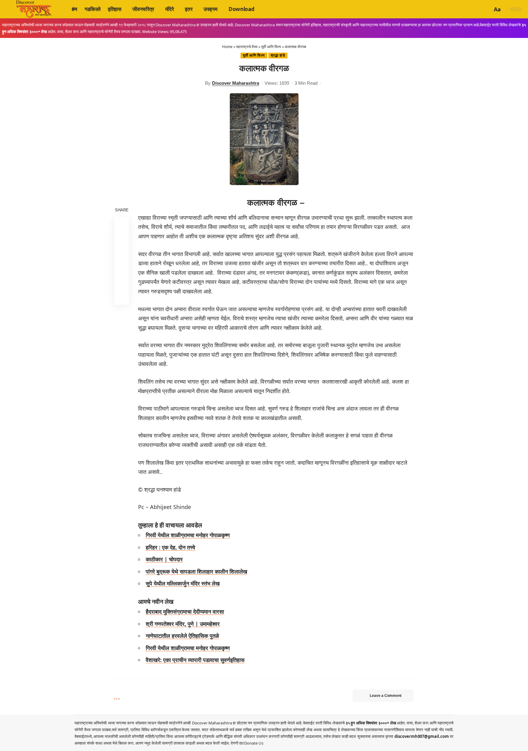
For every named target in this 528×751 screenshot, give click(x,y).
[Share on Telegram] (121, 267)
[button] (486, 9)
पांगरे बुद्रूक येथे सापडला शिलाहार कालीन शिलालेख (196, 571)
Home (227, 46)
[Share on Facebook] (121, 223)
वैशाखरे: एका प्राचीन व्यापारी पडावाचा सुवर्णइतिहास (195, 660)
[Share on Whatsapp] (121, 253)
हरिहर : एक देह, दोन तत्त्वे (170, 547)
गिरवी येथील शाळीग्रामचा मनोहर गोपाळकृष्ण (188, 535)
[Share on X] (121, 238)
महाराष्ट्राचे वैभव (247, 46)
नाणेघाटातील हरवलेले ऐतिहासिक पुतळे (182, 635)
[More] (121, 297)
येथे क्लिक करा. (123, 743)
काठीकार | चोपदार (164, 559)
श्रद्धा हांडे (278, 55)
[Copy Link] (121, 282)
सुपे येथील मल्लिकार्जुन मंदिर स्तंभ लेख (183, 583)
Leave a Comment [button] (386, 695)
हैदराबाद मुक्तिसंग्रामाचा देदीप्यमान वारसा (185, 611)
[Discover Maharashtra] (34, 9)
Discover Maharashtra (235, 83)
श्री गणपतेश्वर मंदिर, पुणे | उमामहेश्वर (183, 623)
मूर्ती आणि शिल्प (271, 46)
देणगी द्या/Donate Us (247, 743)
